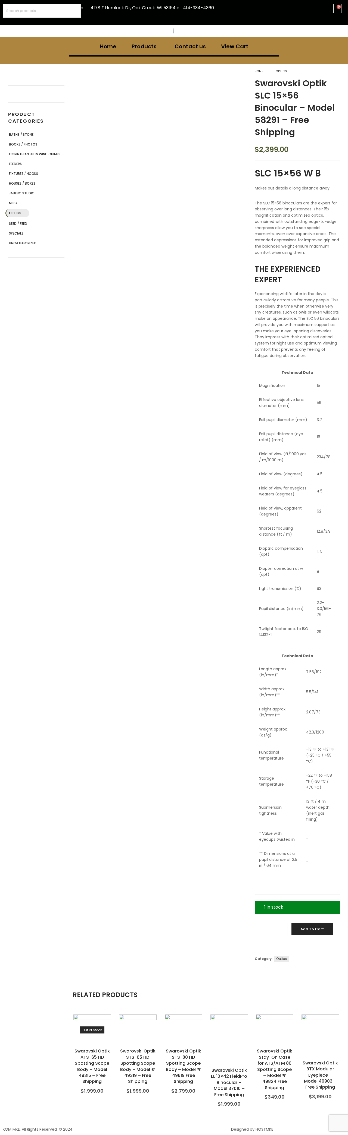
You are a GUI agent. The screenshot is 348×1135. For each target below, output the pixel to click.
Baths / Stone (21, 134)
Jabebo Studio (22, 193)
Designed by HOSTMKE (252, 1129)
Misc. (13, 203)
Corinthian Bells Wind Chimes (34, 154)
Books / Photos (23, 144)
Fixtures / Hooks (23, 173)
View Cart (234, 46)
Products (144, 46)
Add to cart (312, 929)
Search (73, 10)
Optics (15, 213)
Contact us (190, 46)
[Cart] (337, 8)
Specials (16, 233)
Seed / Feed (18, 223)
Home (108, 46)
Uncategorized (22, 243)
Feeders (15, 164)
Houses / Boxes (22, 183)
